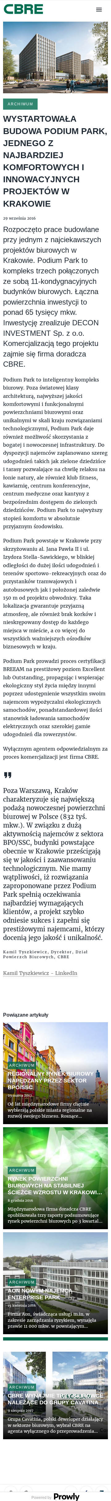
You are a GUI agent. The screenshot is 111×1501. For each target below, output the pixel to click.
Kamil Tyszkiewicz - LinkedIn (40, 973)
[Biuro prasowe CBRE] (24, 14)
